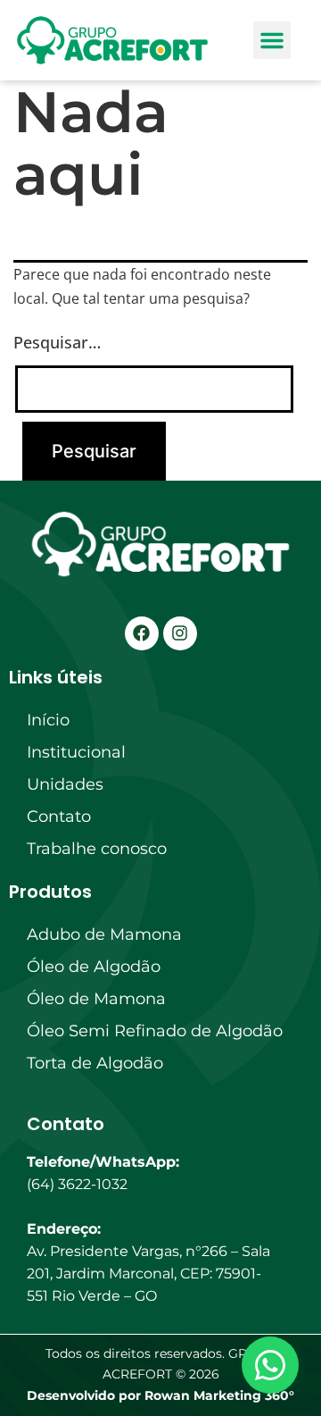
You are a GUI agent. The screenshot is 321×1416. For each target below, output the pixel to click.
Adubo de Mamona (104, 934)
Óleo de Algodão (93, 966)
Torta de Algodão (95, 1063)
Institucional (76, 752)
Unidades (65, 784)
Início (48, 720)
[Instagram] (180, 633)
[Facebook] (142, 633)
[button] (272, 40)
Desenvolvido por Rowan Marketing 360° (160, 1395)
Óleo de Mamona (96, 999)
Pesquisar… (57, 342)
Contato (59, 816)
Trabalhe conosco (97, 849)
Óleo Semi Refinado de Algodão (155, 1031)
